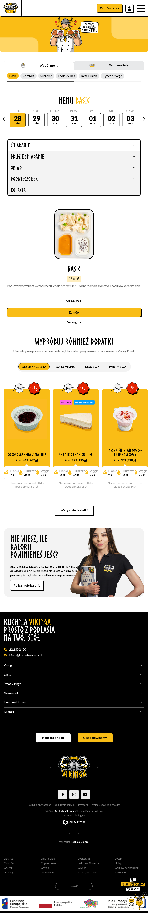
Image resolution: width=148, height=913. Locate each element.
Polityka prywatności (39, 804)
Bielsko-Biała (48, 858)
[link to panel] (129, 8)
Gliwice (82, 867)
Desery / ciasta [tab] (34, 366)
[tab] (73, 145)
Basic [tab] (13, 76)
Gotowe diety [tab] (119, 65)
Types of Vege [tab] (112, 76)
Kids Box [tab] (92, 366)
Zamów (109, 8)
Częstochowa (48, 863)
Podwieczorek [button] (24, 179)
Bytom (118, 858)
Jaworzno (120, 872)
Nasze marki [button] (11, 693)
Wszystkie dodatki (74, 510)
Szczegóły (74, 322)
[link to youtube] (85, 794)
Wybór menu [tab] (49, 65)
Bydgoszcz (84, 858)
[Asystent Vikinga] (136, 902)
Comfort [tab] (28, 76)
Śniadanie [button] (20, 145)
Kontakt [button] (9, 711)
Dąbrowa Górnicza (88, 863)
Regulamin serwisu (65, 804)
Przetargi (83, 804)
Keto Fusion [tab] (89, 76)
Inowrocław (47, 872)
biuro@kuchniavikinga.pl (25, 655)
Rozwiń (74, 886)
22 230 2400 (17, 649)
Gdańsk (8, 867)
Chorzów (9, 863)
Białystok (9, 858)
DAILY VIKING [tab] (65, 366)
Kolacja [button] (18, 190)
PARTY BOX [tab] (117, 366)
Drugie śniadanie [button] (27, 156)
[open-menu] (142, 8)
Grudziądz (9, 872)
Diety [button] (7, 674)
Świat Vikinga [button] (12, 684)
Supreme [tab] (46, 76)
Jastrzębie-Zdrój (87, 872)
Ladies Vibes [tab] (66, 76)
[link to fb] (62, 794)
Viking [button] (8, 665)
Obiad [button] (16, 167)
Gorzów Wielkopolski (127, 867)
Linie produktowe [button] (15, 702)
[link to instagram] (74, 794)
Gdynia (45, 867)
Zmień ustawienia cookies (106, 804)
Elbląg (118, 863)
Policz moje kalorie (26, 585)
